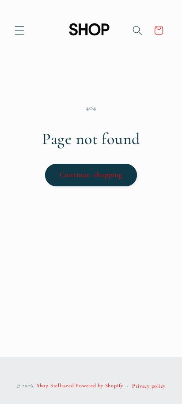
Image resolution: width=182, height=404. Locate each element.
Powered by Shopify (99, 386)
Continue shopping (91, 174)
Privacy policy (149, 386)
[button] (19, 30)
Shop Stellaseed (55, 386)
